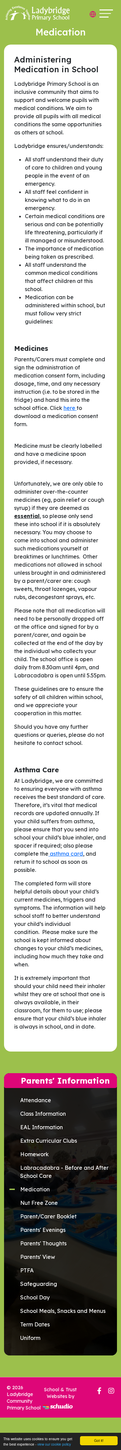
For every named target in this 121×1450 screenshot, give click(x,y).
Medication (35, 1189)
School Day (35, 1297)
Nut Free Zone (39, 1202)
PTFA (27, 1270)
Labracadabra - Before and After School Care (64, 1171)
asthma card (65, 853)
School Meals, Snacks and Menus (63, 1310)
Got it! (99, 1440)
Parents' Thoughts (43, 1243)
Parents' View (37, 1256)
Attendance (35, 1100)
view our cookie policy (54, 1444)
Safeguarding (38, 1283)
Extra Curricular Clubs (48, 1140)
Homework (34, 1154)
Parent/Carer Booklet (48, 1216)
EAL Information (41, 1127)
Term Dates (35, 1324)
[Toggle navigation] (106, 13)
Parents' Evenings (43, 1229)
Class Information (43, 1113)
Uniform (30, 1338)
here (70, 408)
